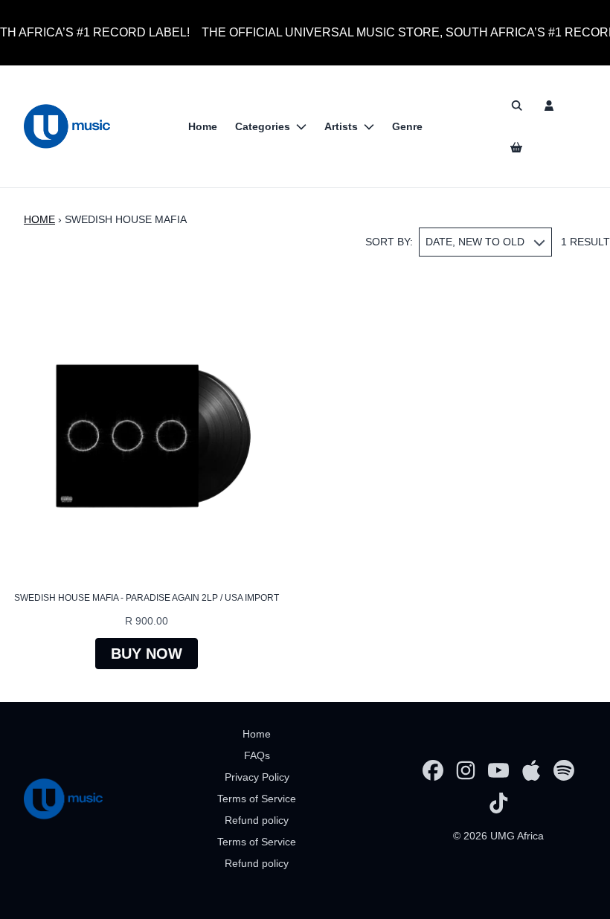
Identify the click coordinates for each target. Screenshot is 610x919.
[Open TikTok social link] (498, 803)
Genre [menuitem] (407, 126)
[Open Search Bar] (516, 106)
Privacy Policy (257, 777)
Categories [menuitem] (262, 126)
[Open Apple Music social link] (531, 770)
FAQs (257, 755)
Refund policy (257, 820)
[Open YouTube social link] (498, 770)
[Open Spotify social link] (564, 770)
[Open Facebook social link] (433, 770)
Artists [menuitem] (341, 126)
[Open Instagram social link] (465, 770)
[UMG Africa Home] (67, 126)
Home (39, 219)
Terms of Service (256, 798)
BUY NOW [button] (146, 653)
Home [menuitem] (202, 126)
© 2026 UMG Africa (498, 836)
